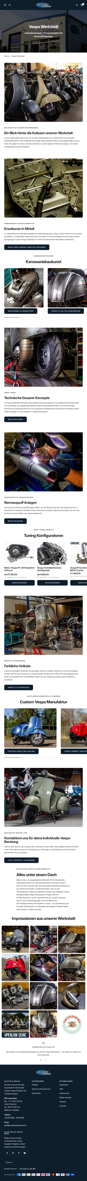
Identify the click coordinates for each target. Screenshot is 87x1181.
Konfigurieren (19, 583)
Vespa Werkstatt (18, 56)
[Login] (77, 5)
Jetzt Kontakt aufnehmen (21, 860)
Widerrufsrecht (65, 1097)
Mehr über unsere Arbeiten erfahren (27, 247)
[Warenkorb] (82, 5)
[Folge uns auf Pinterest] (19, 1153)
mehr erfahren (15, 419)
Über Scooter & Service (41, 1089)
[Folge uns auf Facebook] (7, 1153)
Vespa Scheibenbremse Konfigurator (49, 569)
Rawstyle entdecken (18, 687)
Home (6, 56)
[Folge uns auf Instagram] (13, 1153)
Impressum (63, 1085)
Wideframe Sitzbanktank (21, 311)
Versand (62, 1102)
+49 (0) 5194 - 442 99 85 (14, 1118)
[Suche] (10, 5)
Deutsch (8, 1162)
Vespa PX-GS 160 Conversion (65, 311)
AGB (61, 1089)
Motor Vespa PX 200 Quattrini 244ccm (19, 569)
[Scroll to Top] (82, 1176)
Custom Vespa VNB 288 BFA (21, 751)
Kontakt (35, 1085)
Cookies (62, 1106)
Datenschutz (64, 1093)
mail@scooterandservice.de (15, 1125)
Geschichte (36, 1093)
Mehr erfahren (15, 521)
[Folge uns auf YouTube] (25, 1153)
